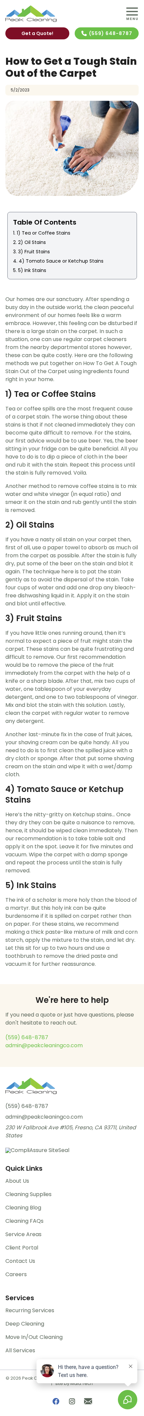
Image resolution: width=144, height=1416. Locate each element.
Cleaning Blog (23, 1207)
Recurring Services (29, 1310)
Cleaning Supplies (28, 1194)
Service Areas (23, 1234)
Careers (16, 1274)
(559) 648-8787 (110, 33)
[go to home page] (54, 13)
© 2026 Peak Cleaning (30, 1378)
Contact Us (20, 1261)
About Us (17, 1181)
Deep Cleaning (24, 1324)
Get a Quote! (37, 33)
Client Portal (21, 1247)
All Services (20, 1350)
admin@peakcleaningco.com (44, 1045)
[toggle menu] (132, 13)
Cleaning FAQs (24, 1221)
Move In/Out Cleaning (34, 1337)
